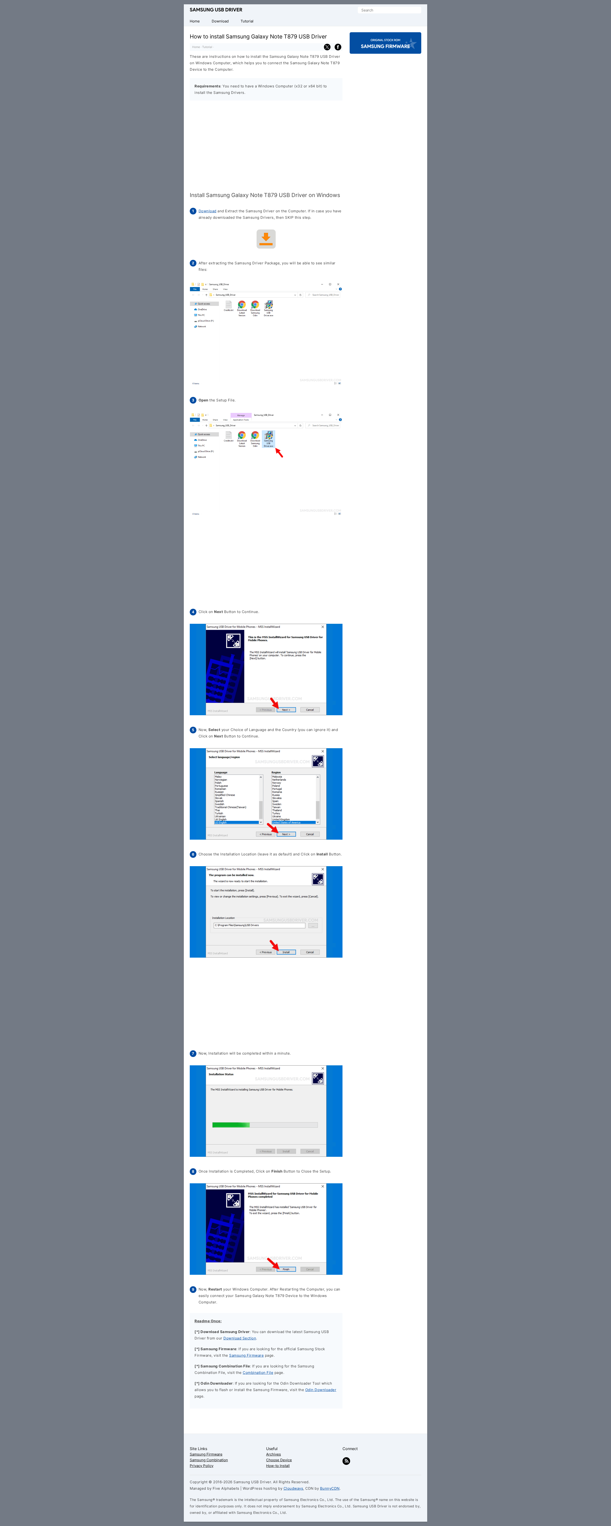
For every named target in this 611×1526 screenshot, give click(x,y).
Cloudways (293, 1488)
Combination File (258, 1372)
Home (196, 47)
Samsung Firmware (246, 1355)
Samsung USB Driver (216, 10)
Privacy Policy (201, 1465)
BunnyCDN (330, 1488)
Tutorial (207, 47)
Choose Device (279, 1460)
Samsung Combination (209, 1460)
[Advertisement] (266, 147)
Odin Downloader (321, 1389)
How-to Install (278, 1465)
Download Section (239, 1338)
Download (207, 211)
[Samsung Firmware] (385, 49)
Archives (273, 1454)
